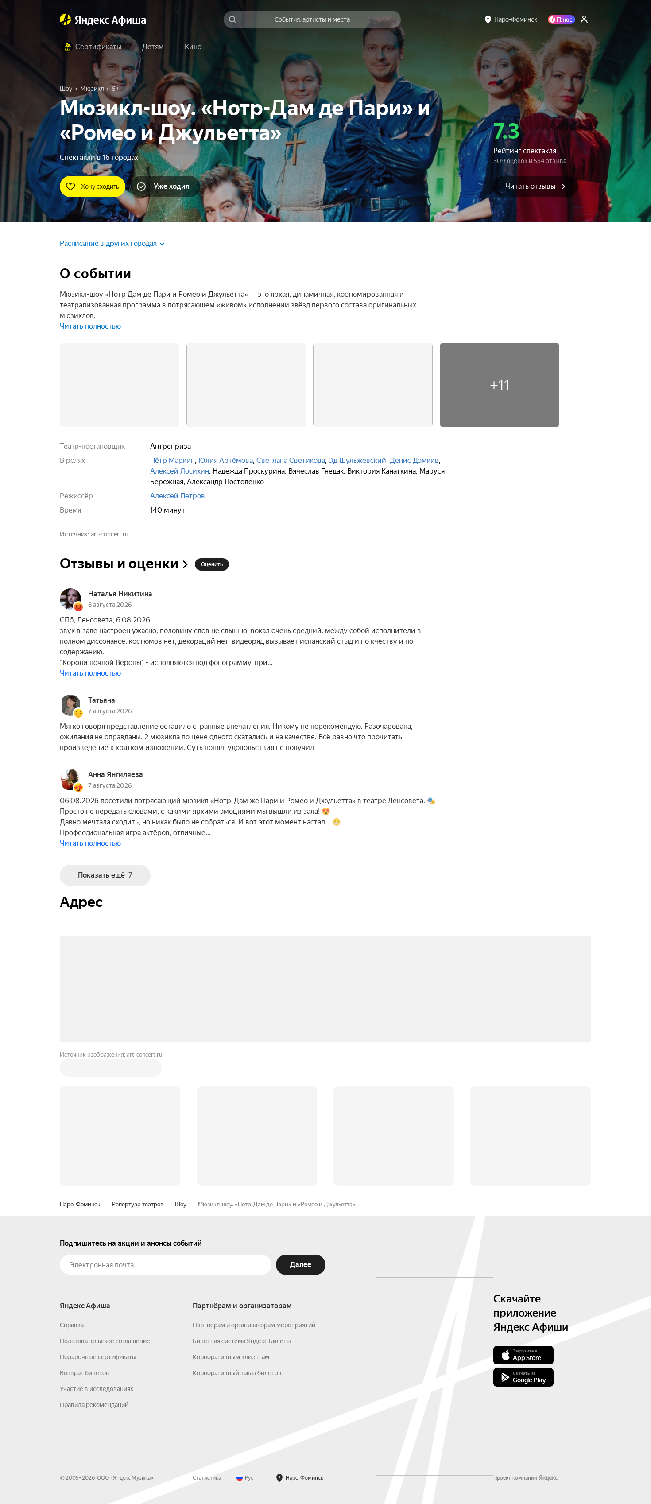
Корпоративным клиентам (231, 1356)
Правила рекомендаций (94, 1404)
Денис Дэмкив (414, 460)
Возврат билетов (84, 1372)
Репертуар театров (137, 1204)
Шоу (180, 1204)
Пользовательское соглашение (105, 1341)
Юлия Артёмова (225, 460)
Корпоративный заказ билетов (237, 1372)
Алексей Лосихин (179, 471)
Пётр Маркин (172, 460)
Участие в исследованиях (96, 1388)
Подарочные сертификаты (98, 1356)
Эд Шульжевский (357, 460)
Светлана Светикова (290, 460)
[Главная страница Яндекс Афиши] (65, 19)
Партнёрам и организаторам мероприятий (254, 1325)
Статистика (207, 1478)
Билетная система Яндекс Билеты (242, 1341)
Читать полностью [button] (90, 326)
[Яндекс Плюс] (561, 19)
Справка (72, 1325)
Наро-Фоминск (80, 1204)
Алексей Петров (177, 496)
